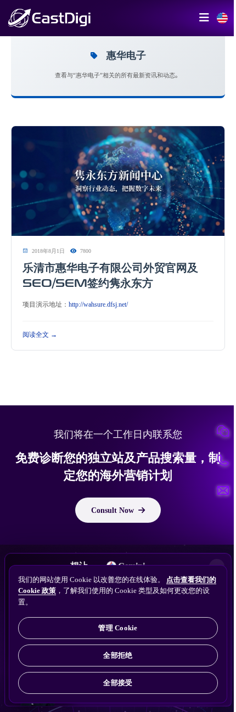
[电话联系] (223, 461)
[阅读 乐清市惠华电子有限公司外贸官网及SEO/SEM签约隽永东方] (118, 181)
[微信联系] (223, 431)
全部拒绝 (117, 655)
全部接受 (117, 682)
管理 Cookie (117, 627)
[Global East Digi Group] (222, 18)
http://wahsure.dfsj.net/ (98, 304)
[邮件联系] (223, 490)
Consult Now (112, 510)
